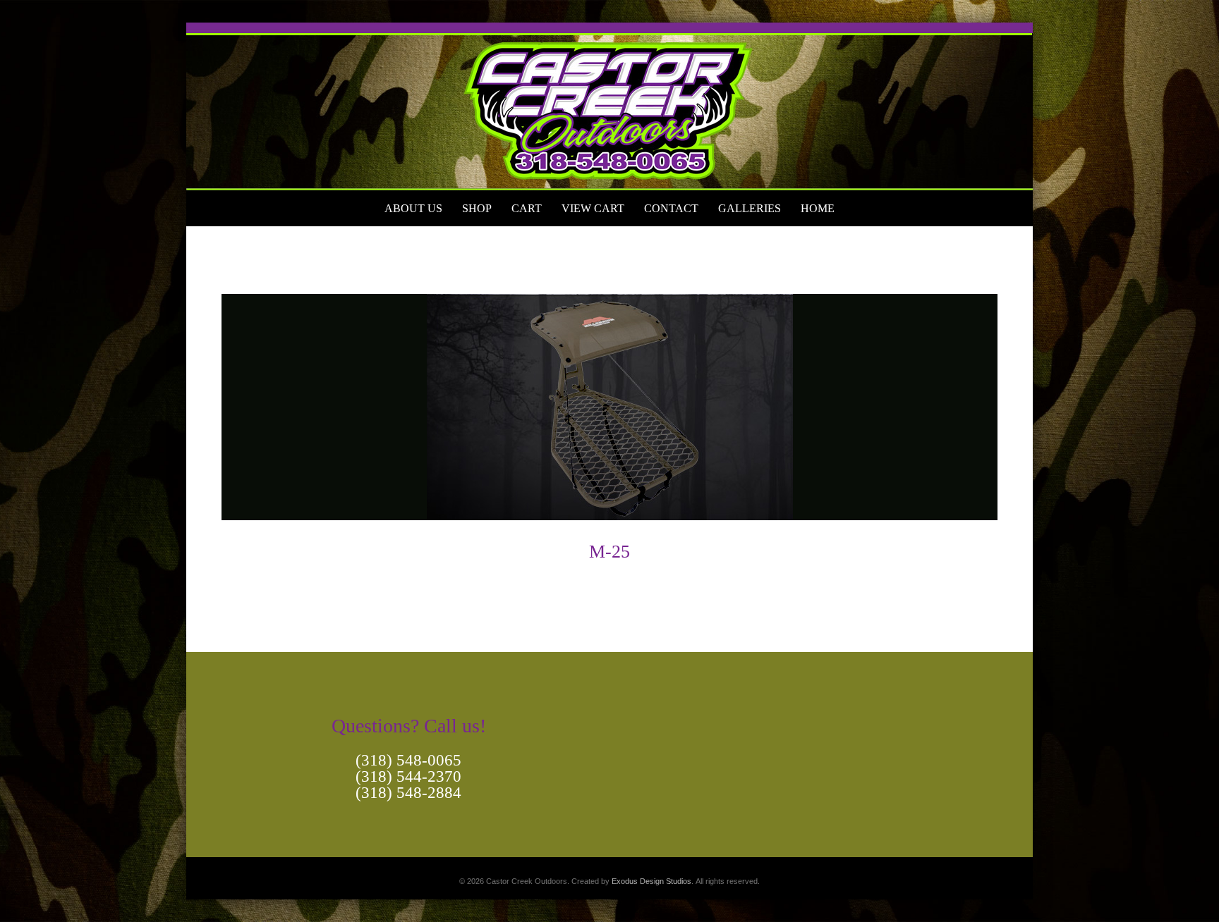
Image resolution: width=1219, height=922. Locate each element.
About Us (413, 208)
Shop (477, 208)
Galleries (749, 208)
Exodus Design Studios (651, 881)
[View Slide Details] (609, 106)
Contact (671, 208)
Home (818, 208)
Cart (526, 208)
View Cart (593, 208)
